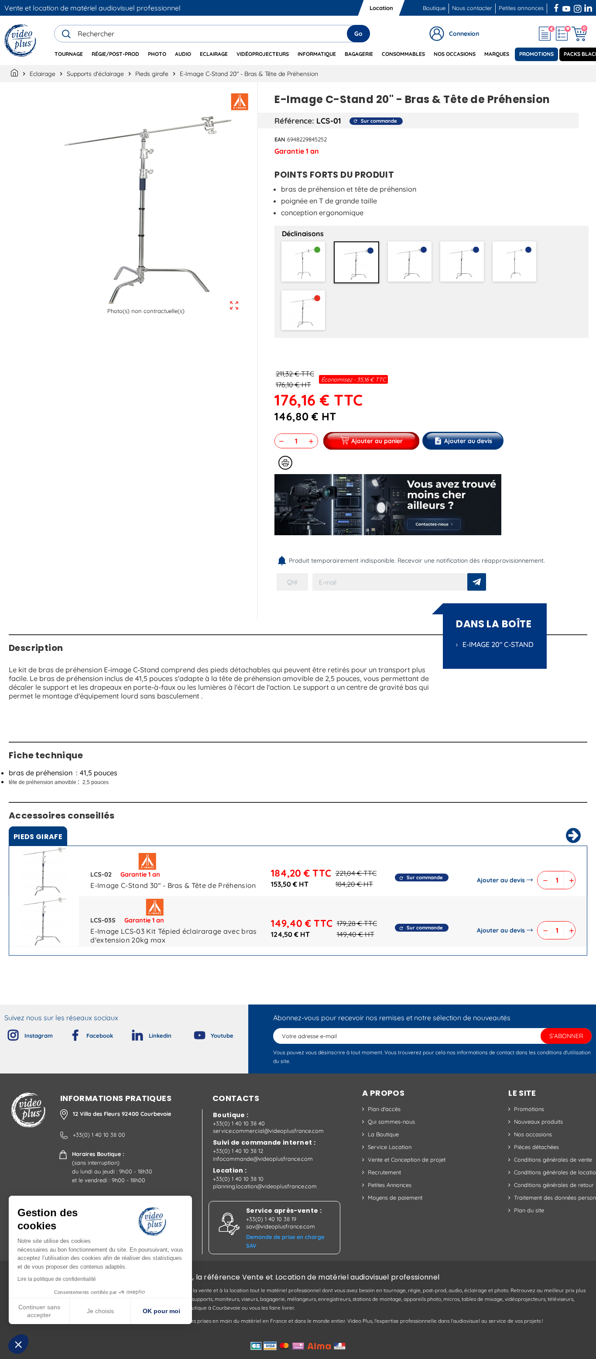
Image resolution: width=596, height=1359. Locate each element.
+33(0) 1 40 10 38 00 (99, 1134)
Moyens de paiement (395, 1197)
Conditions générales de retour (554, 1184)
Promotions (529, 1108)
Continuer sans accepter (39, 1311)
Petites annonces (521, 7)
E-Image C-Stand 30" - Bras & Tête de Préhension (173, 885)
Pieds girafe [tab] (38, 837)
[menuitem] (68, 54)
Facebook (557, 7)
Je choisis (100, 1310)
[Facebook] (68, 1033)
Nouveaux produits (538, 1121)
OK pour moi (161, 1310)
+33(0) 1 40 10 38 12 (238, 1150)
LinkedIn (589, 7)
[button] (18, 1344)
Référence (293, 120)
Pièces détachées (536, 1146)
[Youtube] (192, 1033)
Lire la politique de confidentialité (56, 1279)
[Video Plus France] (20, 40)
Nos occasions (533, 1134)
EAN (279, 139)
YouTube (566, 7)
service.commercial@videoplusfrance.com (268, 1130)
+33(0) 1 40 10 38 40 (239, 1123)
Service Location (389, 1146)
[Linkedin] (130, 1033)
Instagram (577, 7)
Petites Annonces (389, 1184)
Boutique (434, 7)
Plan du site (529, 1210)
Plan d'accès (384, 1108)
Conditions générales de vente (553, 1159)
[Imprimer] (285, 463)
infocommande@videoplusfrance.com (263, 1158)
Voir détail (44, 873)
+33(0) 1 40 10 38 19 (271, 1218)
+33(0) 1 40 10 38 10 (238, 1178)
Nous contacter (472, 7)
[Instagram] (6, 1033)
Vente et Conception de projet (406, 1159)
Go (358, 34)
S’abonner (566, 1036)
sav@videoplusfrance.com (280, 1226)
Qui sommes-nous (391, 1121)
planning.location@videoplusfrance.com (265, 1186)
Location (381, 7)
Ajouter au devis (501, 880)
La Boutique (383, 1134)
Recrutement (384, 1172)
